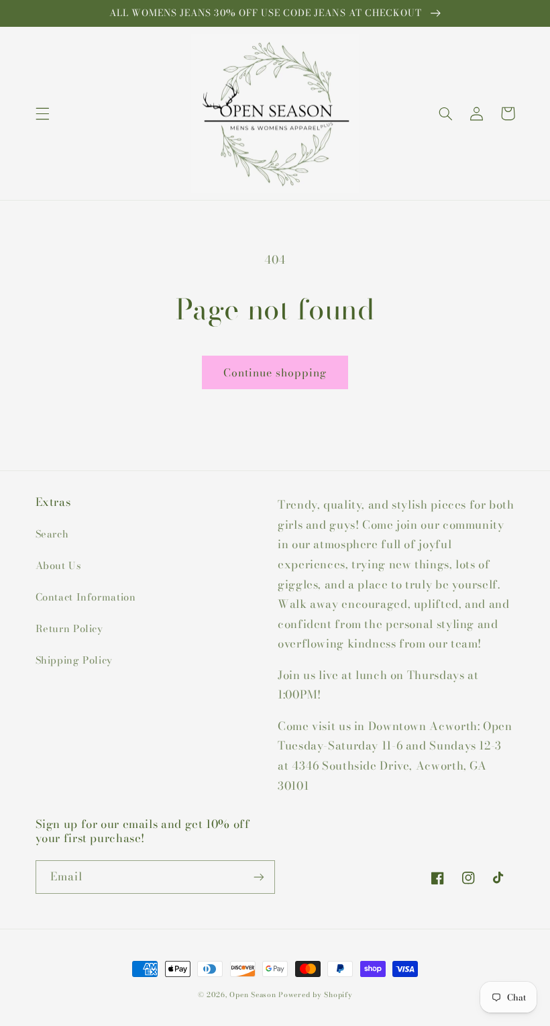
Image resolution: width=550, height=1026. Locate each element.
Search (52, 534)
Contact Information (86, 597)
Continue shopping (275, 372)
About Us (58, 565)
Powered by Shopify (315, 994)
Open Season (252, 994)
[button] (42, 113)
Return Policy (69, 628)
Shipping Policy (74, 660)
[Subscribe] (258, 876)
